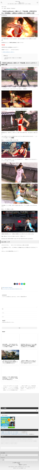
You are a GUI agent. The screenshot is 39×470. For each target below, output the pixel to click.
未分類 (3, 287)
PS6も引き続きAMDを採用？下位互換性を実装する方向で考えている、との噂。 (14, 434)
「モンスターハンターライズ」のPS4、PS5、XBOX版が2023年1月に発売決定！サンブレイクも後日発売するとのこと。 (10, 361)
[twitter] (15, 284)
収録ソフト (2, 443)
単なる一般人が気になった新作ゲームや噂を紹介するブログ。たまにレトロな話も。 (19, 466)
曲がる (12, 443)
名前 (2, 308)
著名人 (16, 443)
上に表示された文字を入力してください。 (8, 322)
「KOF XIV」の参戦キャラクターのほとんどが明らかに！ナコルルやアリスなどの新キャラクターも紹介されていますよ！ (28, 361)
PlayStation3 (10, 287)
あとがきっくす (6, 58)
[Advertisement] (9, 260)
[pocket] (19, 284)
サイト (3, 316)
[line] (24, 284)
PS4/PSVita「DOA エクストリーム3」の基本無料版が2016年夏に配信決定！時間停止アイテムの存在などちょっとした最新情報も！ (29, 345)
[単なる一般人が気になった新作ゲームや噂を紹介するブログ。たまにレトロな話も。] (19, 2)
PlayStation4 (6, 287)
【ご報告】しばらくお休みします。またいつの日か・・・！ (11, 431)
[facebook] (17, 284)
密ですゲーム (8, 443)
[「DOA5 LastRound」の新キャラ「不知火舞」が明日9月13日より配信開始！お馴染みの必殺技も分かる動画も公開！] (22, 284)
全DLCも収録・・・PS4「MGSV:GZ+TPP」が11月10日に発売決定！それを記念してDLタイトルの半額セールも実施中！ (10, 345)
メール (3, 312)
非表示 (7, 55)
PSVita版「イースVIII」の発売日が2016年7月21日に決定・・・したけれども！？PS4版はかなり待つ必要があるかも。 (10, 378)
